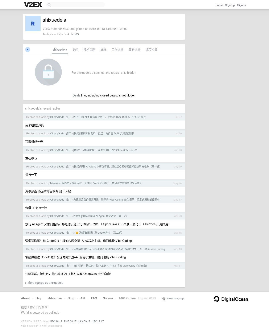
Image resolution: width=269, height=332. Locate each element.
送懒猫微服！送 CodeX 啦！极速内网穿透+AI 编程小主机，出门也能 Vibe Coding (119, 249)
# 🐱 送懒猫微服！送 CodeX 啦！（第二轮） (98, 232)
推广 (68, 117)
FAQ (94, 298)
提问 (75, 49)
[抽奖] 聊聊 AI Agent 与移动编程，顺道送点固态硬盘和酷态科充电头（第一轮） (117, 166)
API (82, 298)
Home (219, 5)
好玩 (103, 49)
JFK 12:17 (98, 321)
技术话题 (89, 49)
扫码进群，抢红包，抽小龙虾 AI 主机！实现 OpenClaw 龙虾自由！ (110, 265)
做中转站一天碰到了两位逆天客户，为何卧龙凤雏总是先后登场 (106, 183)
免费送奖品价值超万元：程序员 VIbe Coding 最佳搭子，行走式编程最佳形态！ (117, 199)
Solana (108, 298)
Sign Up (230, 5)
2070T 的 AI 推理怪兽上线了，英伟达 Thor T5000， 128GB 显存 (109, 117)
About (25, 298)
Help (39, 298)
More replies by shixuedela (45, 282)
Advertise (55, 298)
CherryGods (57, 117)
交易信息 (134, 49)
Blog (71, 298)
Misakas (55, 183)
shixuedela (60, 49)
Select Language (174, 298)
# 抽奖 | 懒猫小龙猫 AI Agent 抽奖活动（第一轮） (101, 216)
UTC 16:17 (56, 321)
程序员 (65, 183)
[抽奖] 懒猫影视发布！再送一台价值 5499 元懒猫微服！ (104, 133)
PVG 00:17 (70, 321)
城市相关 (151, 49)
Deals (76, 95)
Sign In (241, 5)
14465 (74, 34)
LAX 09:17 (84, 321)
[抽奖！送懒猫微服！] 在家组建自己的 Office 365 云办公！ (105, 150)
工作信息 (117, 49)
